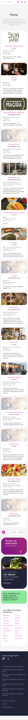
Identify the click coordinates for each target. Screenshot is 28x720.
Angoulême (6, 615)
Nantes (17, 631)
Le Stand (14, 276)
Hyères (17, 623)
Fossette (14, 242)
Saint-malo (18, 636)
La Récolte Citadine (14, 377)
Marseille (5, 628)
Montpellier (6, 631)
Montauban (18, 628)
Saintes (5, 638)
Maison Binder (14, 307)
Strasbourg (18, 638)
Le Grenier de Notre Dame (14, 412)
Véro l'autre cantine (14, 479)
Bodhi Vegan (14, 514)
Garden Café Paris (14, 177)
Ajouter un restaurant (8, 701)
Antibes (5, 618)
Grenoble (5, 623)
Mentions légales (7, 707)
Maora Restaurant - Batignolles (14, 112)
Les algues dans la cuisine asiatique (12, 666)
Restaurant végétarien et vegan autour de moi (13, 670)
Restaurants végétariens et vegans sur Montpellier (13, 675)
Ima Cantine (14, 342)
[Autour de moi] (18, 2)
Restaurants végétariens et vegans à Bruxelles (13, 694)
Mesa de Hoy (14, 444)
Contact (4, 704)
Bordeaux (18, 618)
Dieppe (17, 620)
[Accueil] (6, 2)
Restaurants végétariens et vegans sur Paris (13, 680)
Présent (14, 78)
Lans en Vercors (7, 625)
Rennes (5, 636)
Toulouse (6, 641)
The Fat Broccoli (14, 144)
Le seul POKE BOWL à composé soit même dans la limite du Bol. (14, 212)
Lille (16, 625)
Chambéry (6, 620)
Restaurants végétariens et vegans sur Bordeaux (13, 689)
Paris (16, 633)
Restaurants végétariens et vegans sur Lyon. (13, 685)
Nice (4, 633)
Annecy (17, 615)
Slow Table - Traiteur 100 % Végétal (14, 46)
